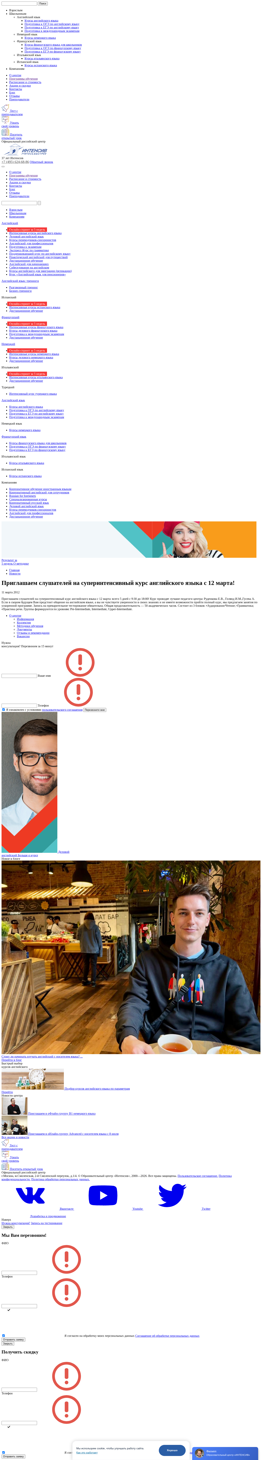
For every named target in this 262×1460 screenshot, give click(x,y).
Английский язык (13, 400)
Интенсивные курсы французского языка (36, 327)
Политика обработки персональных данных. (60, 1179)
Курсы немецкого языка (40, 37)
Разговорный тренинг (23, 287)
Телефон (7, 1276)
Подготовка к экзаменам (25, 246)
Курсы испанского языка (41, 65)
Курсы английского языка (41, 20)
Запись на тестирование (46, 1223)
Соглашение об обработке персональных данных (167, 1335)
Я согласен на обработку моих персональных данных (99, 1335)
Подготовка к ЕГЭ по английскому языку (52, 27)
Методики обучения (30, 626)
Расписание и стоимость (25, 82)
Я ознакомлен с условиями (44, 709)
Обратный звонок (41, 162)
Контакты (15, 89)
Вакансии (23, 636)
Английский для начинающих (29, 264)
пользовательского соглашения (62, 709)
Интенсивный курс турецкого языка (33, 393)
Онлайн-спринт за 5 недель (27, 229)
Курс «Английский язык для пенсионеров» (37, 274)
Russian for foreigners (22, 496)
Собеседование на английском (29, 267)
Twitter (205, 1208)
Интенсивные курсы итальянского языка (36, 377)
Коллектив (24, 622)
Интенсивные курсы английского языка (35, 233)
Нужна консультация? (16, 1223)
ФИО (5, 1243)
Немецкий (8, 344)
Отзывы (14, 96)
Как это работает (87, 1452)
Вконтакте (66, 1208)
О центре (15, 75)
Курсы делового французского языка (33, 330)
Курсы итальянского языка (42, 58)
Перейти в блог (12, 1060)
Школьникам (17, 213)
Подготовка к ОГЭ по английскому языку (52, 24)
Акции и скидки (20, 85)
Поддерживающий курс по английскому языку (40, 253)
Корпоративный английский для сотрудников (39, 492)
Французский (10, 317)
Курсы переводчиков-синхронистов (32, 240)
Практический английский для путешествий (38, 257)
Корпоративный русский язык (29, 502)
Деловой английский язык (26, 236)
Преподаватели (19, 99)
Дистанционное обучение (26, 260)
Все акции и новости (15, 1137)
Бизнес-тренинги (20, 290)
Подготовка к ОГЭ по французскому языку (53, 48)
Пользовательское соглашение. (198, 1175)
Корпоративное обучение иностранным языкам (40, 489)
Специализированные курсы (28, 499)
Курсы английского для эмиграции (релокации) (40, 271)
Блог (12, 92)
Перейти (7, 1092)
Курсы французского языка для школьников (53, 44)
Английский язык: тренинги (20, 281)
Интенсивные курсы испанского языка (34, 307)
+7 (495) (15, 162)
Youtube (137, 1208)
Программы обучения (23, 78)
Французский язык (14, 436)
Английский (10, 223)
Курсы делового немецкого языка (31, 357)
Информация (25, 619)
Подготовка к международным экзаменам (52, 31)
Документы (24, 629)
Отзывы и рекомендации (33, 632)
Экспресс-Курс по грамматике (29, 250)
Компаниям (16, 216)
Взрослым (15, 209)
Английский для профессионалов (31, 243)
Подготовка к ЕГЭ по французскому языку (53, 51)
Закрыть (8, 1226)
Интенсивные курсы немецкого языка (34, 354)
